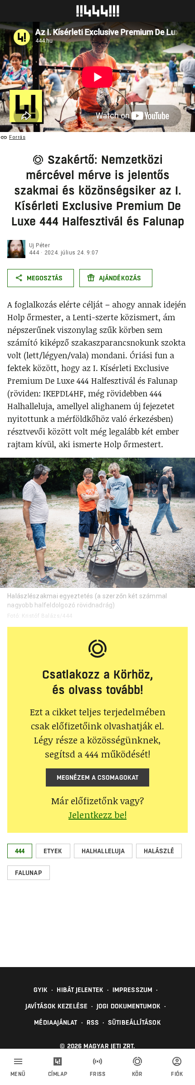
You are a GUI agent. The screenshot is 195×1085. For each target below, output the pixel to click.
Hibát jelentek (80, 989)
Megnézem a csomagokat (97, 777)
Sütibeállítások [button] (134, 1022)
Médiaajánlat (55, 1022)
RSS (93, 1022)
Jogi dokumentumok (129, 1006)
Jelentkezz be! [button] (97, 814)
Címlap (58, 1074)
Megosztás (45, 278)
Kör (137, 1074)
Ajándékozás (120, 278)
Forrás (17, 137)
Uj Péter (39, 245)
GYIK (41, 989)
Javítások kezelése (56, 1006)
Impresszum (132, 989)
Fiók (177, 1074)
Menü (18, 1074)
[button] (19, 851)
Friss (98, 1074)
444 (34, 252)
